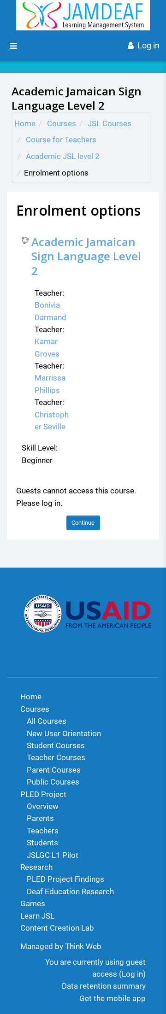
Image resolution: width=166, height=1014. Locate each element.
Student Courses (56, 745)
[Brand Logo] (83, 15)
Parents (40, 818)
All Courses (46, 721)
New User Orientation (64, 733)
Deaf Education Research (70, 891)
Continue (83, 522)
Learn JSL (37, 915)
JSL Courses (109, 123)
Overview (43, 806)
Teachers (43, 830)
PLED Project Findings (65, 879)
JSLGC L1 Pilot (52, 855)
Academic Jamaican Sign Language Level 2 (86, 256)
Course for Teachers (61, 139)
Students (42, 842)
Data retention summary (104, 986)
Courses (61, 123)
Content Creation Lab (57, 927)
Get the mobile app (112, 998)
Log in (148, 45)
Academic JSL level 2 (63, 156)
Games (32, 903)
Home (25, 123)
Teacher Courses (56, 757)
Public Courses (53, 781)
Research (36, 867)
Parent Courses (54, 769)
